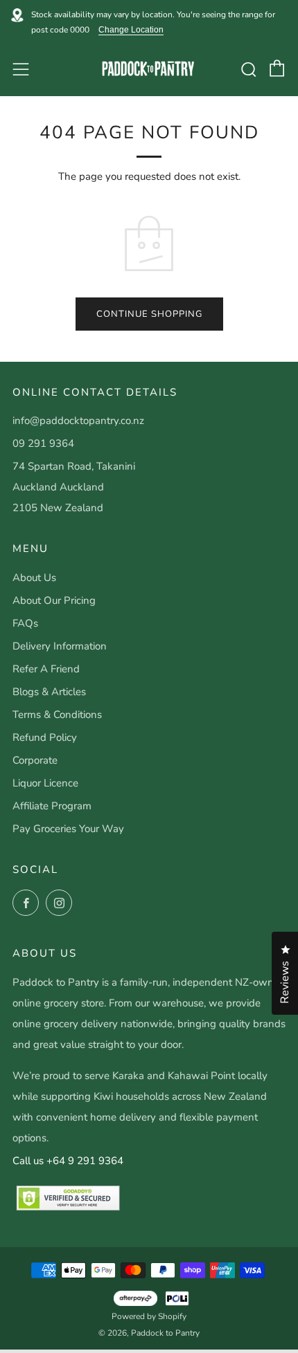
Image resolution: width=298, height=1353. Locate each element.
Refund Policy (44, 737)
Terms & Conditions (57, 714)
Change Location (131, 30)
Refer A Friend (46, 669)
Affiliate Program (51, 806)
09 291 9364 (43, 443)
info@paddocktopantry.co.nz (78, 420)
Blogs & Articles (49, 692)
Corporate (35, 760)
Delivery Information (59, 646)
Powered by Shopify (149, 1316)
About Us (34, 578)
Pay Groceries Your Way (68, 829)
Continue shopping (149, 314)
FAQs (25, 623)
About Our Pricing (54, 600)
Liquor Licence (45, 783)
